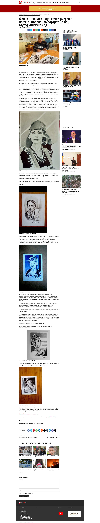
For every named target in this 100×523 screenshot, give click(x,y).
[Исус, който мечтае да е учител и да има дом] (53, 450)
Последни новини (65, 165)
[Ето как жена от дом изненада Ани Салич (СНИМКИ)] (39, 450)
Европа (63, 2)
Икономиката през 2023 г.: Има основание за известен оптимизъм (28, 438)
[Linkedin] (39, 30)
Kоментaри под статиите (25, 516)
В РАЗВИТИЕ (49, 467)
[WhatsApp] (36, 30)
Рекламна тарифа (23, 512)
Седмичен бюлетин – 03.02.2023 (53, 437)
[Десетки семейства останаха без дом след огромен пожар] (53, 463)
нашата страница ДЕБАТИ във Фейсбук (49, 416)
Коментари (48, 2)
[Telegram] (50, 30)
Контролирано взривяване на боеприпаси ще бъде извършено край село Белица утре (70, 191)
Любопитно (35, 467)
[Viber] (52, 30)
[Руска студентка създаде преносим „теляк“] (39, 463)
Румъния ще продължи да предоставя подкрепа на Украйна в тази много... (71, 169)
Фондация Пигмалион (24, 515)
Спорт (67, 2)
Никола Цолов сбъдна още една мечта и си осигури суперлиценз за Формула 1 (72, 104)
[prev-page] (20, 472)
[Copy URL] (55, 30)
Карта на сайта (30, 521)
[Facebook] (28, 30)
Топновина (37, 15)
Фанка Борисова (40, 423)
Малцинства (25, 14)
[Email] (44, 30)
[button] (79, 2)
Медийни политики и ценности (26, 518)
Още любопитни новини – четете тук (28, 414)
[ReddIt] (42, 30)
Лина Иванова (22, 27)
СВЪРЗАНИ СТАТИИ (28, 443)
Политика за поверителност (25, 517)
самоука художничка (32, 423)
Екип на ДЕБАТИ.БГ (65, 149)
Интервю (59, 2)
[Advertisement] (39, 69)
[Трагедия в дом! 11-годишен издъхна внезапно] (25, 463)
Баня (24, 423)
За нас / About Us (23, 510)
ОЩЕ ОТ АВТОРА (44, 443)
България (39, 2)
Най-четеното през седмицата (28, 15)
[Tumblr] (47, 30)
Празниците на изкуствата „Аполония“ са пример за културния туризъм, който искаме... (71, 146)
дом (27, 423)
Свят (44, 2)
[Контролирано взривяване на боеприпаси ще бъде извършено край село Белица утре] (71, 181)
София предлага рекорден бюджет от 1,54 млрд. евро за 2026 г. (72, 86)
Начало (20, 14)
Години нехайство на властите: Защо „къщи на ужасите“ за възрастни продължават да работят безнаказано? (25, 456)
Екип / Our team (23, 511)
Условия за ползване (24, 514)
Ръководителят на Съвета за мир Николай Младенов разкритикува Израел (71, 67)
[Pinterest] (34, 30)
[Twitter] (31, 30)
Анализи (54, 2)
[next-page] (21, 472)
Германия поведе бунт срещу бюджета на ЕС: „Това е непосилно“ (71, 48)
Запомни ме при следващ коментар (26, 493)
